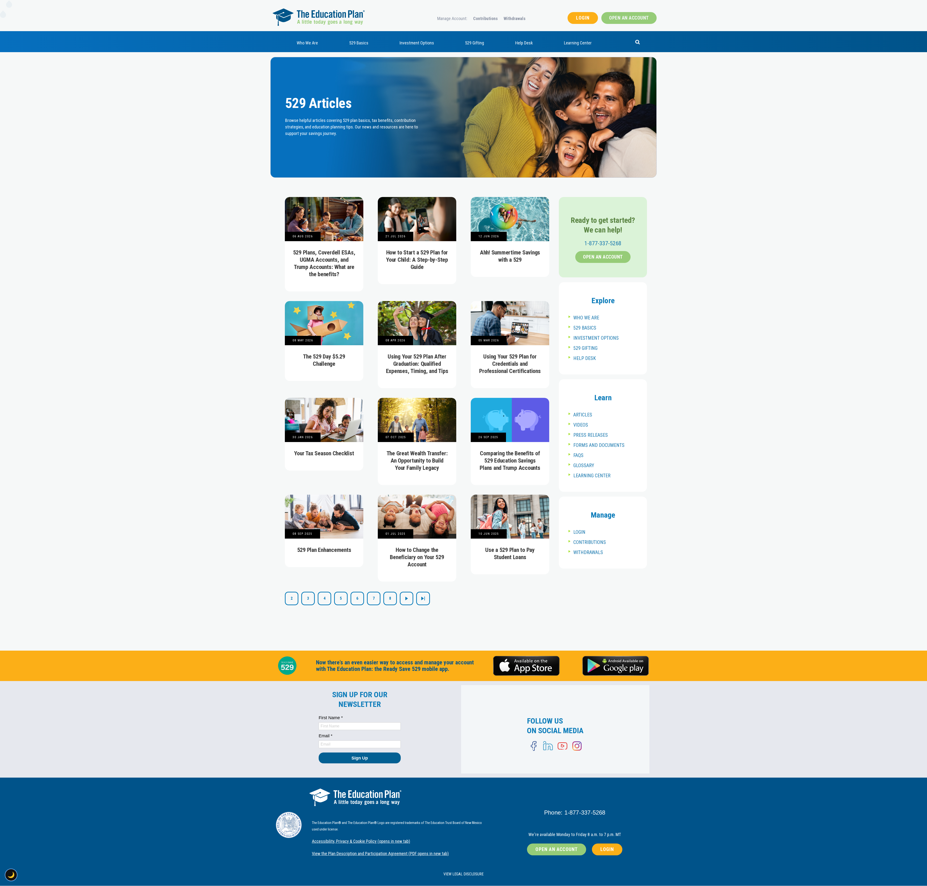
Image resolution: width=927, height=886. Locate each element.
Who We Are (307, 42)
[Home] (318, 17)
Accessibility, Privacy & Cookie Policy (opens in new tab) (361, 841)
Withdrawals (515, 18)
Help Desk (524, 42)
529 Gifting (474, 42)
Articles (582, 415)
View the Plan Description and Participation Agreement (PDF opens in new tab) (380, 853)
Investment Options (417, 42)
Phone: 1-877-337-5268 (574, 812)
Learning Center (578, 42)
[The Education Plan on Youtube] (562, 746)
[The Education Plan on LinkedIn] (548, 746)
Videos (580, 425)
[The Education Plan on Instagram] (577, 746)
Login (579, 532)
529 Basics (358, 42)
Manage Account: (452, 18)
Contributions (485, 18)
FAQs (578, 455)
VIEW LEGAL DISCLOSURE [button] (463, 874)
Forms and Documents (599, 445)
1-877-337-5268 (602, 243)
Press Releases (590, 435)
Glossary (583, 465)
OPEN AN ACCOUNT (629, 18)
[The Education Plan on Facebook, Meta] (533, 746)
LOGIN (583, 18)
